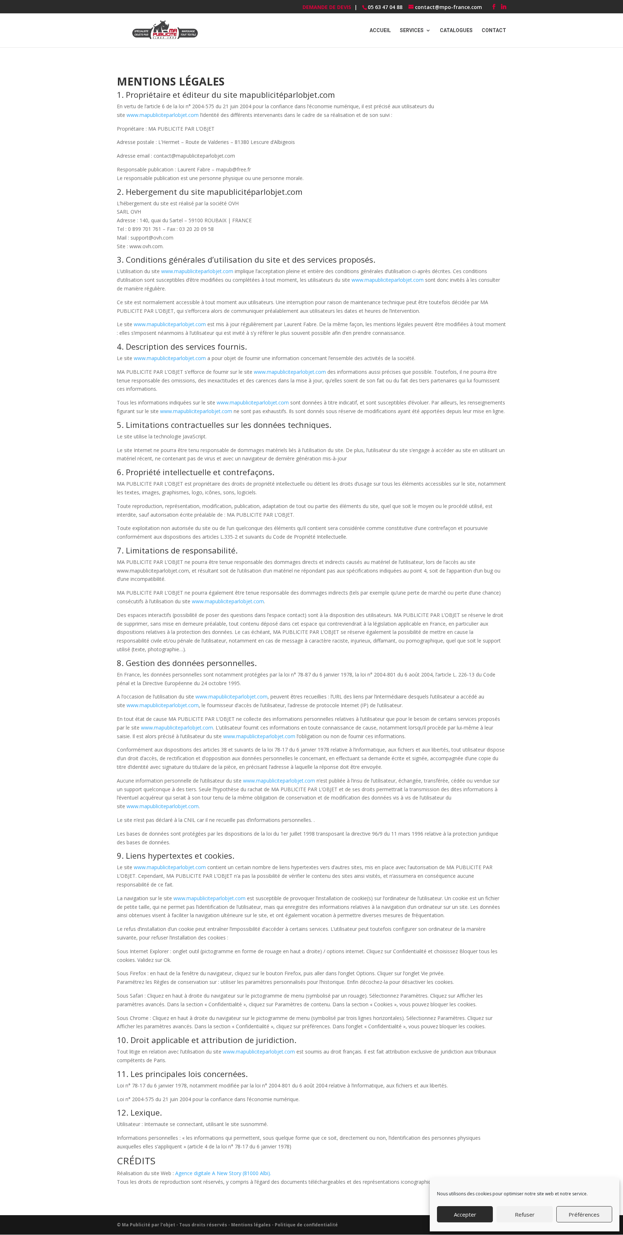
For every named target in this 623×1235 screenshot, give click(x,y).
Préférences (584, 1214)
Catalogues (456, 30)
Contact (494, 30)
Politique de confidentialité (306, 1225)
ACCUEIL (380, 30)
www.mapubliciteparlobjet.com (163, 114)
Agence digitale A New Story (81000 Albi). (223, 1173)
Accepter (465, 1214)
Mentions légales (251, 1225)
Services (412, 30)
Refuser (525, 1214)
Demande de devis (326, 7)
